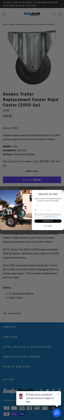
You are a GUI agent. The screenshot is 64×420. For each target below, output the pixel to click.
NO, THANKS (48, 226)
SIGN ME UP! (48, 221)
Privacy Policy (48, 216)
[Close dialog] (62, 192)
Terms (55, 216)
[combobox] (36, 210)
